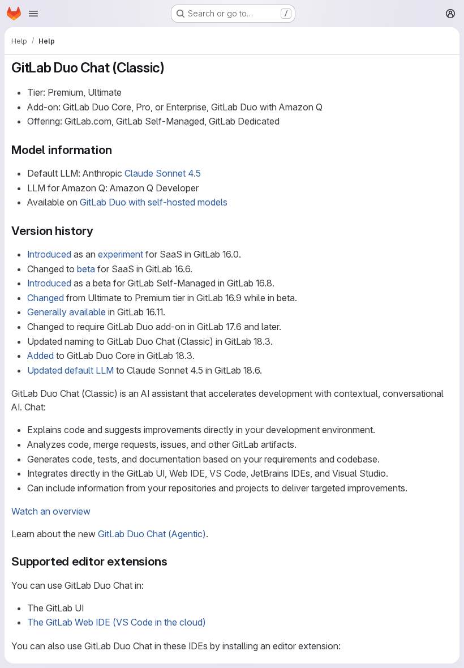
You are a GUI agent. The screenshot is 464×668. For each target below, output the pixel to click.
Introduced (49, 254)
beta (86, 269)
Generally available (66, 312)
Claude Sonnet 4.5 (162, 173)
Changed (45, 297)
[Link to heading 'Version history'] (99, 231)
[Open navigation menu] (33, 14)
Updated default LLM (70, 370)
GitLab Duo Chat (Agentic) (152, 533)
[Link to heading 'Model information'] (117, 150)
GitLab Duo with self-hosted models (153, 202)
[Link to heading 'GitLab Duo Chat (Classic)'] (172, 67)
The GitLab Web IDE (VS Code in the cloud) (116, 622)
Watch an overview (51, 511)
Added (40, 355)
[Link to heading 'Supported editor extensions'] (173, 561)
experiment (120, 254)
